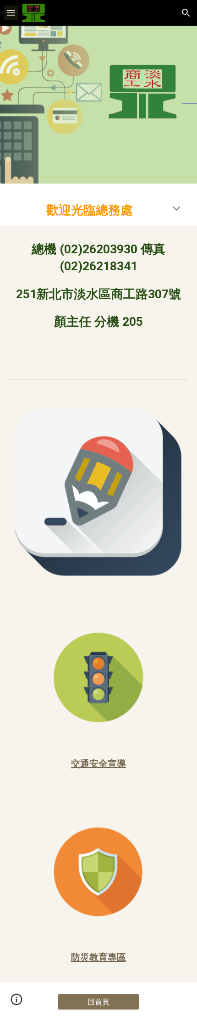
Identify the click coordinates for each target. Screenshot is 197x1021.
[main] (99, 210)
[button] (11, 12)
